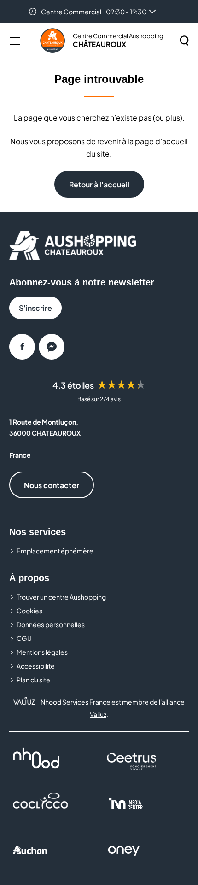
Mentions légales (42, 652)
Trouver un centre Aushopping (61, 597)
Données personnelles (51, 624)
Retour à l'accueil (99, 184)
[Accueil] (52, 40)
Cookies (29, 610)
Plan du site (33, 679)
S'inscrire (35, 308)
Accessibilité (36, 666)
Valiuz (98, 714)
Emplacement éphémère (55, 551)
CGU (24, 638)
